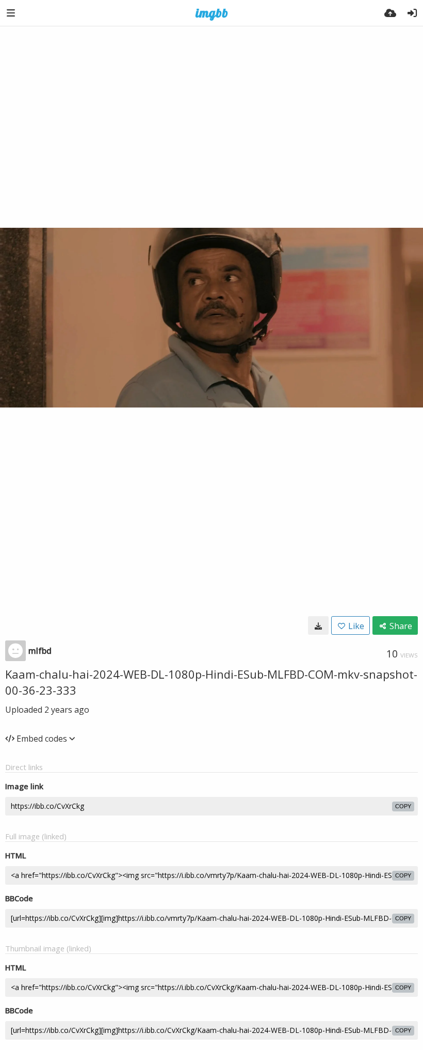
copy (403, 806)
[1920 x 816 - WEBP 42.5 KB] (318, 625)
